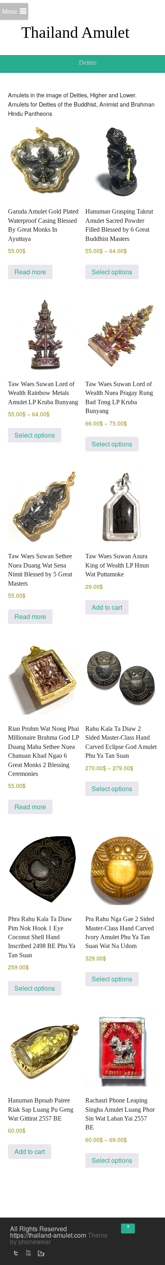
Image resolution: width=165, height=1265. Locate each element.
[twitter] (16, 1253)
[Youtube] (28, 1253)
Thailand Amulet (75, 32)
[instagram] (40, 1253)
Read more (30, 271)
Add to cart (107, 607)
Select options (112, 271)
